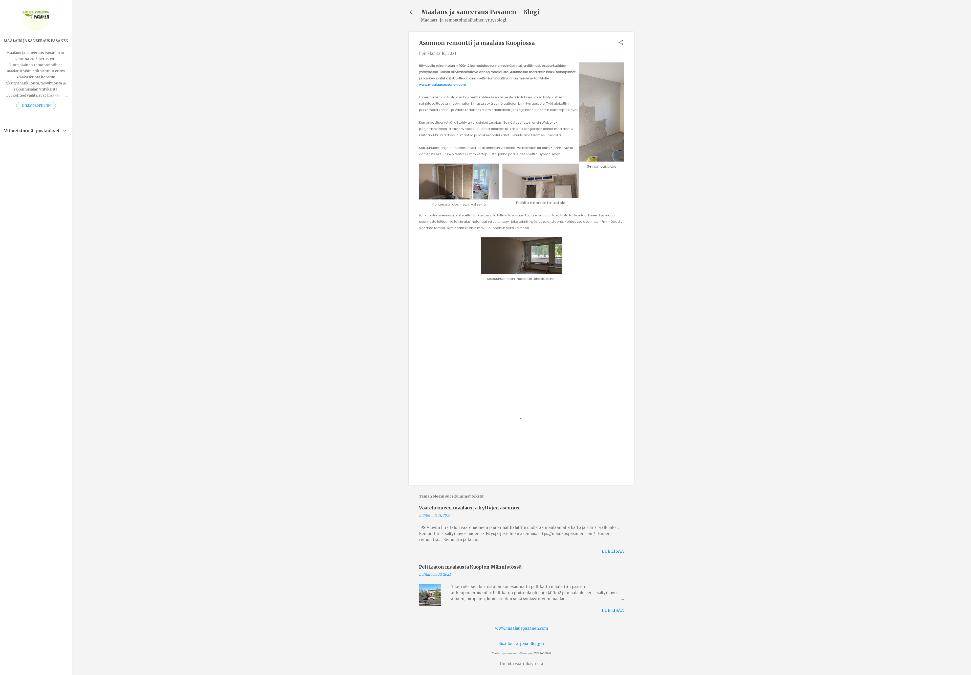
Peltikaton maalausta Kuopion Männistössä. (471, 567)
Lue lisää (613, 551)
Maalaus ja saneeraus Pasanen (36, 41)
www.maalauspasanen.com (442, 84)
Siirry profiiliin (36, 105)
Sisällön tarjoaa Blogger (521, 643)
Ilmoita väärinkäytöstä (521, 663)
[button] (621, 42)
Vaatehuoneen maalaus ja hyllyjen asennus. (469, 508)
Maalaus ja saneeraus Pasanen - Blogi (480, 12)
